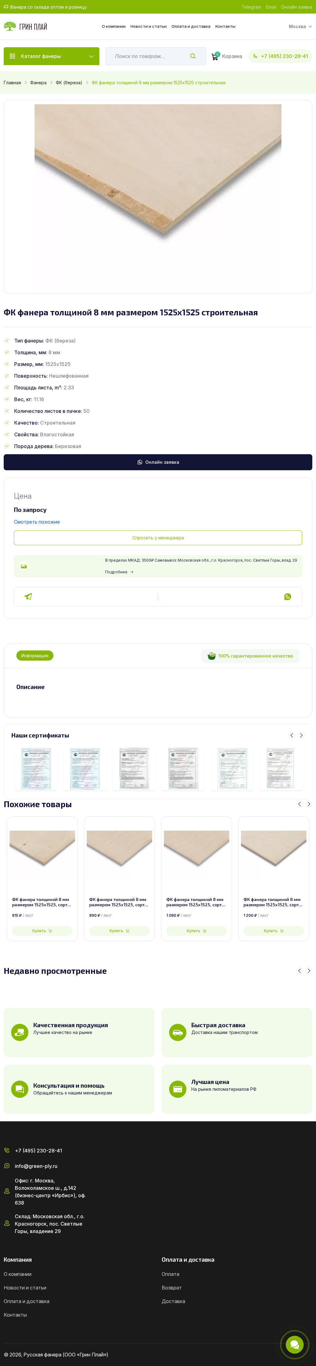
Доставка (173, 1301)
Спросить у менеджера (158, 537)
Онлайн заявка (296, 7)
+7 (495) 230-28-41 (284, 56)
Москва (297, 26)
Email (271, 7)
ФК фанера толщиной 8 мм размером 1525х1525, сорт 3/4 (40, 902)
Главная (12, 82)
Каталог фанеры (41, 56)
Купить (39, 930)
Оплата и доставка (191, 26)
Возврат (172, 1288)
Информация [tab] (34, 655)
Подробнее (116, 572)
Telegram (251, 7)
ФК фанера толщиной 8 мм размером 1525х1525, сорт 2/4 (117, 902)
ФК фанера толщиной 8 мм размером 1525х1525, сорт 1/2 (272, 902)
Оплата (170, 1274)
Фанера (38, 82)
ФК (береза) (69, 82)
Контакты (225, 26)
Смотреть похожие (37, 522)
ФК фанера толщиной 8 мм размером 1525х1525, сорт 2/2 (194, 902)
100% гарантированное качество (255, 655)
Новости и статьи (149, 26)
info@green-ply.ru (36, 1166)
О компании (114, 26)
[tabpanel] (158, 686)
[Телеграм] (28, 596)
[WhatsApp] (287, 596)
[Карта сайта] (309, 1355)
